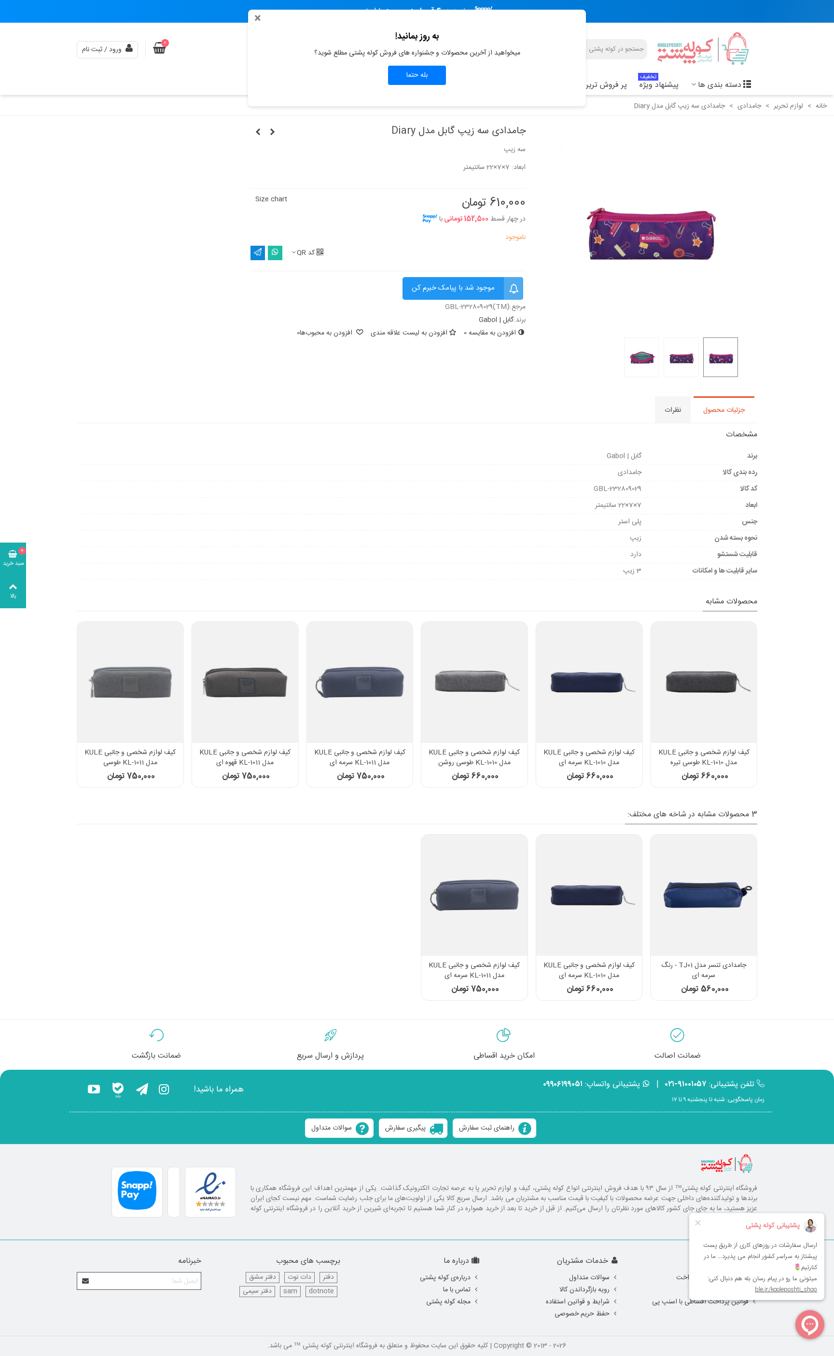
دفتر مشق (262, 1277)
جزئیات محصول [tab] (724, 410)
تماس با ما (457, 1290)
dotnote (321, 1291)
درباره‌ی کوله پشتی (445, 1278)
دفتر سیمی (257, 1291)
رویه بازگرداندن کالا (584, 1290)
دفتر (328, 1277)
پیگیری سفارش (405, 1128)
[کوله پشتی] (704, 49)
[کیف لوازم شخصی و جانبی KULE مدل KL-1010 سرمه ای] (589, 682)
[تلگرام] (142, 1091)
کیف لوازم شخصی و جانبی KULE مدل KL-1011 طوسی (130, 758)
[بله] (118, 1091)
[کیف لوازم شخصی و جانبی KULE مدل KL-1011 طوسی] (130, 682)
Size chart (271, 199)
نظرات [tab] (673, 410)
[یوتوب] (94, 1091)
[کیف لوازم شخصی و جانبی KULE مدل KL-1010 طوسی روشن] (474, 682)
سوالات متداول (331, 1128)
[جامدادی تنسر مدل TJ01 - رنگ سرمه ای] (704, 895)
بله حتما (417, 75)
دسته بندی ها (719, 85)
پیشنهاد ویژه (659, 84)
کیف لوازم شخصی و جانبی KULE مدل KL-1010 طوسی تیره (704, 758)
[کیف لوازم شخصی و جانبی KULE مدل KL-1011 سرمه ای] (359, 682)
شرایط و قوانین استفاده (578, 1302)
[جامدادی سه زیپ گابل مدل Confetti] (272, 133)
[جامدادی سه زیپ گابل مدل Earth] (257, 133)
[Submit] (86, 1280)
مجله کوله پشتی (448, 1302)
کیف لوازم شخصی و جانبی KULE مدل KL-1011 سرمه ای (359, 758)
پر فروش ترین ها (600, 85)
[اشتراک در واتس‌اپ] (275, 253)
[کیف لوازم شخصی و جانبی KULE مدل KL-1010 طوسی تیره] (704, 682)
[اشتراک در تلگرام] (257, 253)
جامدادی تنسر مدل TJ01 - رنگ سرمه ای (703, 971)
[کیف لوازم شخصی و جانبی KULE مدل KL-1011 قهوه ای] (245, 682)
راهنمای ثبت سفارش (486, 1128)
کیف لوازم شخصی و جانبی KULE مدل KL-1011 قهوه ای (245, 758)
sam (290, 1291)
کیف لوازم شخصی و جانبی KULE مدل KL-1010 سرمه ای (589, 758)
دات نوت (299, 1277)
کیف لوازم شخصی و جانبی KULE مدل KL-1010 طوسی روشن (474, 758)
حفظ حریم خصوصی (582, 1314)
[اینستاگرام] (164, 1091)
